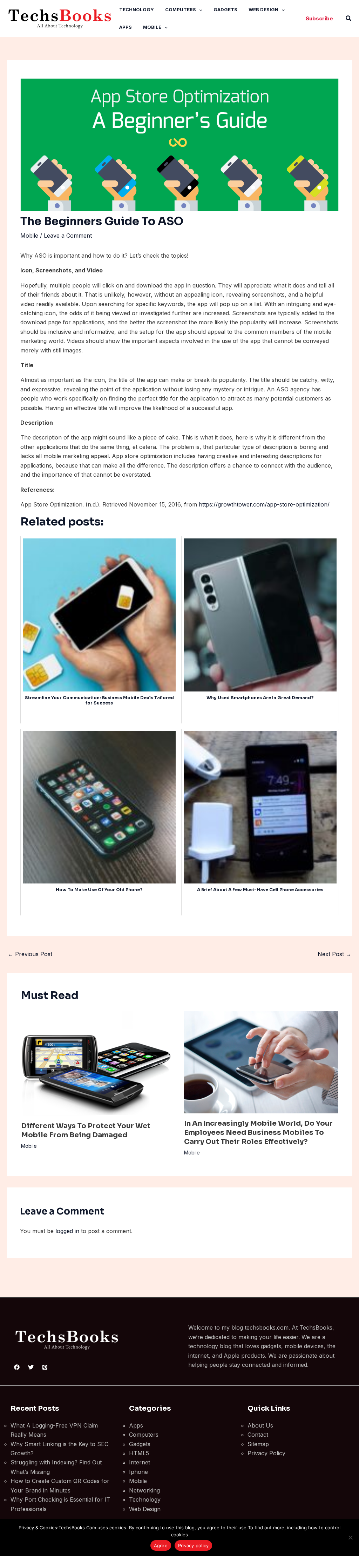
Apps (125, 27)
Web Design (263, 9)
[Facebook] (17, 1367)
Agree (161, 1545)
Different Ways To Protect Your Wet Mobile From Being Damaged (85, 1130)
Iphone (138, 1471)
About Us (260, 1425)
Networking (144, 1490)
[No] (350, 1537)
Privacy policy (193, 1545)
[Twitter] (31, 1367)
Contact (258, 1434)
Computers (180, 9)
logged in (67, 1230)
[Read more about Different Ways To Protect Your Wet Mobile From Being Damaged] (98, 1062)
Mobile (152, 27)
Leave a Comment (68, 235)
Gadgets (225, 9)
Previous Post (30, 954)
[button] (199, 9)
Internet (139, 1462)
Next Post (334, 954)
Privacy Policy (266, 1453)
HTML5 (139, 1453)
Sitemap (258, 1444)
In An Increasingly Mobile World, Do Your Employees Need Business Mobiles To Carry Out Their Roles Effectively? (258, 1132)
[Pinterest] (45, 1367)
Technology (136, 9)
